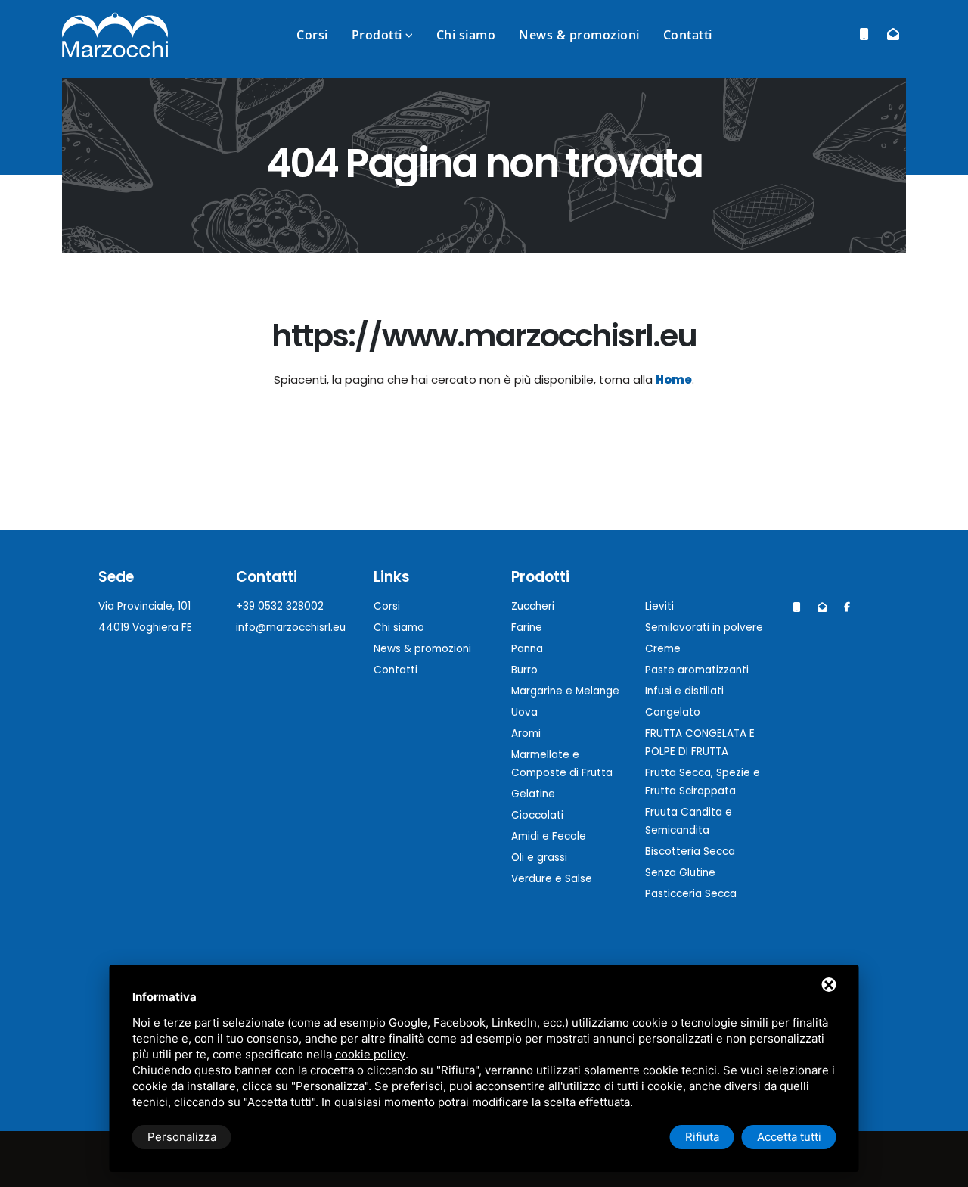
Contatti (687, 34)
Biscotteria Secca (690, 851)
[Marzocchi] (847, 607)
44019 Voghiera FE (145, 627)
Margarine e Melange (565, 691)
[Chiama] (864, 34)
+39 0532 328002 (280, 606)
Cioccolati (537, 815)
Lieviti (659, 606)
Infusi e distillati (684, 691)
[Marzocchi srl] (115, 34)
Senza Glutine (680, 872)
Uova (524, 712)
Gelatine (533, 794)
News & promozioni (579, 34)
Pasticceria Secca (691, 894)
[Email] (892, 34)
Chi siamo (466, 34)
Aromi (526, 733)
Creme (663, 649)
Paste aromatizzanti (697, 670)
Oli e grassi (539, 857)
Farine (526, 627)
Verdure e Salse (551, 879)
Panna (527, 649)
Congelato (672, 712)
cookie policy (370, 1054)
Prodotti (377, 34)
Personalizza (181, 1137)
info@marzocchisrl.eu (291, 627)
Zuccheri (532, 606)
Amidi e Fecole (548, 836)
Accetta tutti (789, 1137)
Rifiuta (702, 1137)
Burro (524, 670)
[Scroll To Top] (941, 1170)
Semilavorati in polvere (704, 627)
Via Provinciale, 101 (144, 606)
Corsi (312, 34)
